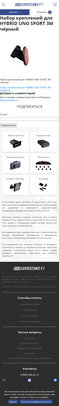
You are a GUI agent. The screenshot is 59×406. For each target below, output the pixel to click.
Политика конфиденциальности (36, 402)
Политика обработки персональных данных (29, 358)
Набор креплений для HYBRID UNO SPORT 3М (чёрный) (25, 89)
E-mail (4, 114)
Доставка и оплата (29, 343)
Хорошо (13, 402)
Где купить (29, 338)
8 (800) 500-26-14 (29, 374)
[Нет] (55, 390)
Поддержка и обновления (29, 348)
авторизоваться (9, 100)
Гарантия (29, 353)
